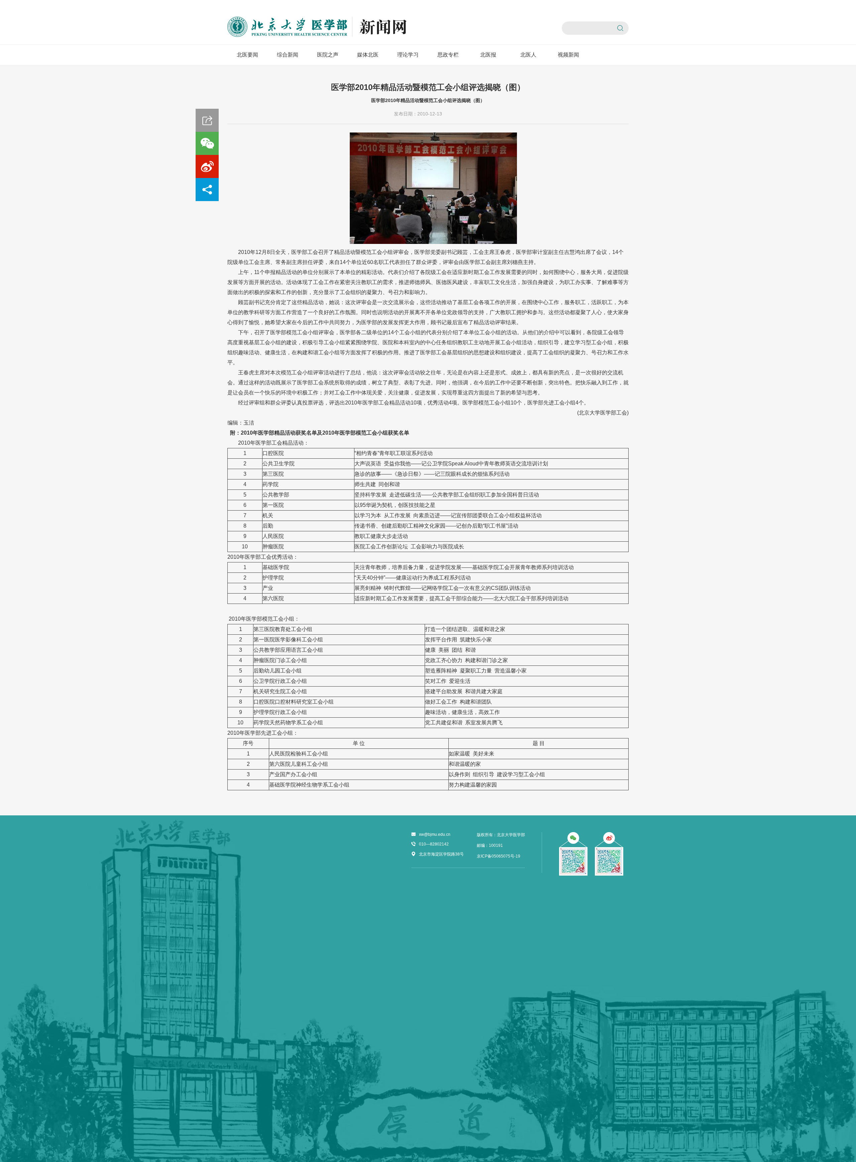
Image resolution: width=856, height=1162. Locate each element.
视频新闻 (568, 55)
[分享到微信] (207, 143)
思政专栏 (448, 55)
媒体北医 (368, 55)
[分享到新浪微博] (207, 166)
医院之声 (327, 55)
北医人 (528, 55)
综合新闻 (287, 55)
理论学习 (408, 55)
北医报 (488, 55)
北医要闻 (247, 55)
